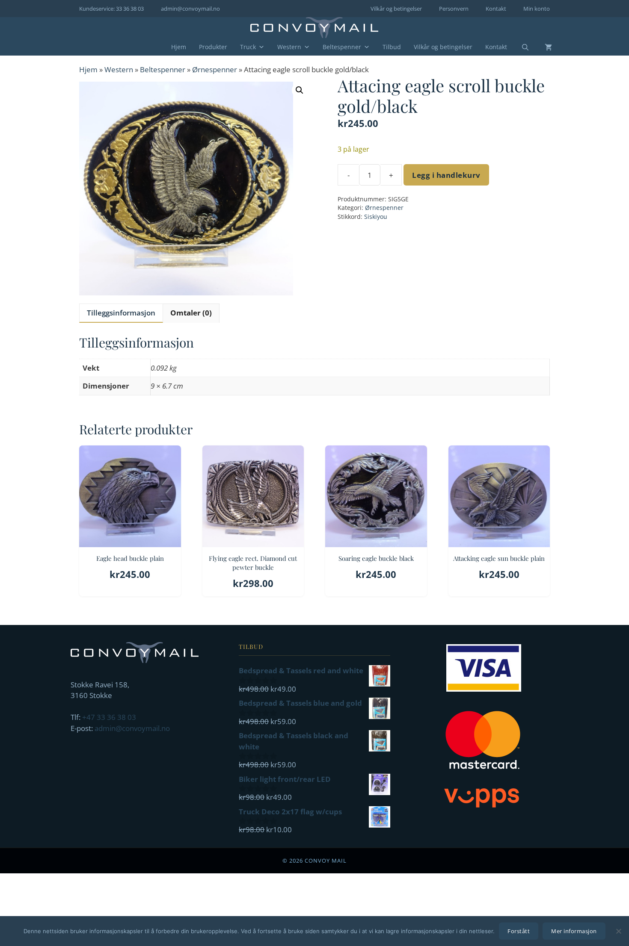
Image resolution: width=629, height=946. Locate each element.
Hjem (178, 47)
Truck (248, 47)
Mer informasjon (574, 931)
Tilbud (392, 47)
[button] (299, 90)
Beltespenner (342, 47)
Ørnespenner (214, 69)
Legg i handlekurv (446, 175)
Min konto (536, 8)
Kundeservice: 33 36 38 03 (111, 8)
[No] (618, 931)
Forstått (518, 931)
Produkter (213, 47)
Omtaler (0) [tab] (191, 313)
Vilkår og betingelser (396, 8)
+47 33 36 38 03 (109, 717)
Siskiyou (375, 216)
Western (289, 47)
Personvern (454, 8)
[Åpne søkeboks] (519, 47)
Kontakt (496, 8)
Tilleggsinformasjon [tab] (121, 313)
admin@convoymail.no (190, 8)
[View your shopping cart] (542, 47)
